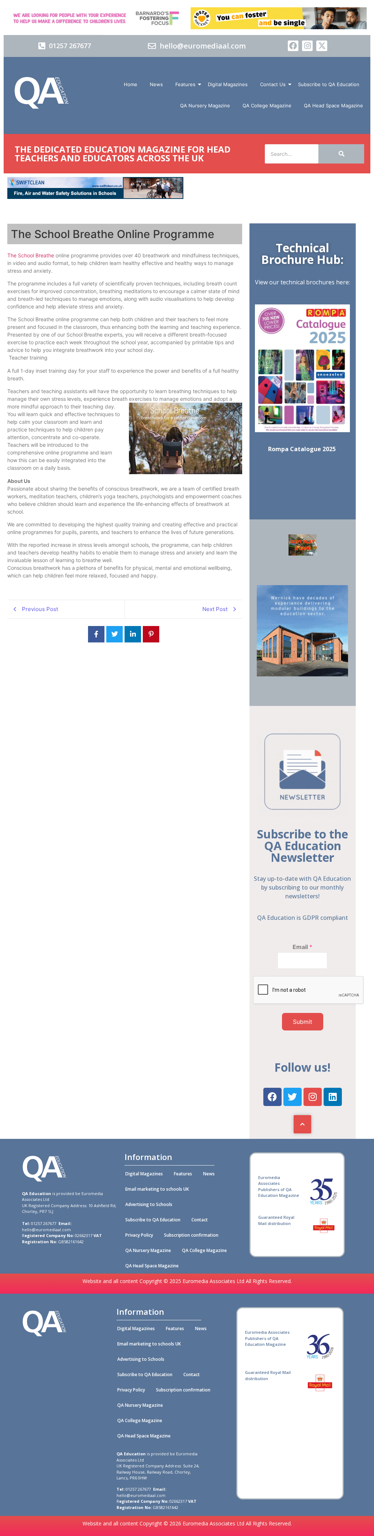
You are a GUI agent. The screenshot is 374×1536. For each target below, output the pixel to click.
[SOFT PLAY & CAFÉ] (303, 553)
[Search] (341, 154)
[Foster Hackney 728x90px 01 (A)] (279, 27)
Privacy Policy (139, 1235)
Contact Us (273, 84)
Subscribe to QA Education (328, 84)
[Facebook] (293, 46)
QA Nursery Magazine (205, 105)
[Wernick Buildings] (302, 674)
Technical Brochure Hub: (302, 253)
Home (130, 84)
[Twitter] (292, 1097)
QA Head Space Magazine (333, 105)
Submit (302, 1021)
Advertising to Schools (148, 1204)
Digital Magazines (228, 84)
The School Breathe (30, 255)
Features (185, 84)
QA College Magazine (267, 105)
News (156, 84)
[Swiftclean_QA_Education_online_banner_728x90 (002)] (95, 196)
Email (302, 947)
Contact (199, 1220)
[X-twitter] (321, 46)
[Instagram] (307, 46)
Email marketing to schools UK (157, 1189)
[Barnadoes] (95, 18)
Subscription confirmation (191, 1235)
